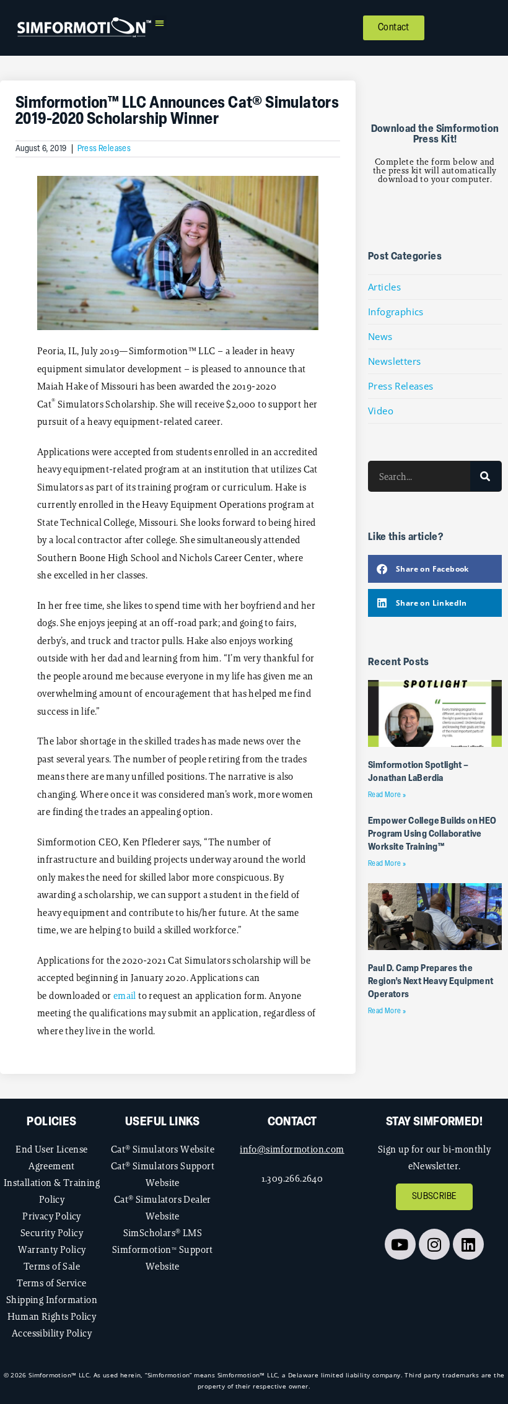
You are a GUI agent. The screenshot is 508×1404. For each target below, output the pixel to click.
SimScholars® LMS (162, 1233)
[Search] (485, 476)
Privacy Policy (51, 1216)
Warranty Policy (52, 1249)
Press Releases (104, 149)
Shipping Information (51, 1300)
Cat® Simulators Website (162, 1149)
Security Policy (51, 1233)
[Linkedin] (468, 1244)
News (380, 336)
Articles (384, 287)
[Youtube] (400, 1244)
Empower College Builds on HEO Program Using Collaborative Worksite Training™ (432, 834)
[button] (159, 22)
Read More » (387, 795)
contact (292, 1122)
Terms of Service (51, 1283)
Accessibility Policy (52, 1333)
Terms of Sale (52, 1266)
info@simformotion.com (292, 1149)
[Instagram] (434, 1244)
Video (380, 410)
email (124, 995)
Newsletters (394, 361)
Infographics (396, 311)
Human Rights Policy (52, 1316)
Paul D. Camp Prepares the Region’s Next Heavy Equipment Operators (431, 982)
